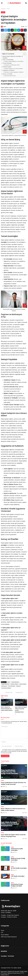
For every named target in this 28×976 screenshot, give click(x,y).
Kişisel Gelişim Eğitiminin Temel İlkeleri (14, 61)
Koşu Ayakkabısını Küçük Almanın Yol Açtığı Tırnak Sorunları (13, 783)
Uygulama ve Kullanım (8, 70)
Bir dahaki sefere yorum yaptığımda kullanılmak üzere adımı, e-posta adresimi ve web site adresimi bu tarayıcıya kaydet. (14, 751)
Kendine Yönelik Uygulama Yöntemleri (14, 72)
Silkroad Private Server (14, 973)
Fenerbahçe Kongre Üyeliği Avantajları (17, 885)
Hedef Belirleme (15, 682)
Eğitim (8, 682)
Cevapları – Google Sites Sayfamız (10, 915)
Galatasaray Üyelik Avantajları (17, 849)
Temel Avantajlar (7, 63)
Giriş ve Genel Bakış (8, 59)
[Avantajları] (14, 3)
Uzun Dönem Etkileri (6, 688)
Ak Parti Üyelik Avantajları (19, 868)
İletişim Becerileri (5, 684)
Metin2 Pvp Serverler (13, 971)
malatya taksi (4, 974)
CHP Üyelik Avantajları (17, 876)
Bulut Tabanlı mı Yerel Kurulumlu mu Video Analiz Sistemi (7, 708)
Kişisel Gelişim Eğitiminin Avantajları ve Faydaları (13, 57)
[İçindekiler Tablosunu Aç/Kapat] (23, 54)
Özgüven (18, 686)
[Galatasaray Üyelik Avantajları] (5, 848)
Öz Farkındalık (11, 686)
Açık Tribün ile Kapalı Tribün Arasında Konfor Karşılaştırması (13, 835)
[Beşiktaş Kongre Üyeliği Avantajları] (5, 858)
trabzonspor (4, 971)
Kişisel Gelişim (23, 684)
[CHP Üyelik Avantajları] (5, 876)
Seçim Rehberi (5, 934)
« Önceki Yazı (8, 692)
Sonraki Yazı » (19, 692)
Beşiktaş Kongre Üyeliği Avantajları (18, 859)
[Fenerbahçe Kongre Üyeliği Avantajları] (5, 884)
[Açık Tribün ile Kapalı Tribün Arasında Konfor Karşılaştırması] (21, 702)
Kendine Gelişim (14, 684)
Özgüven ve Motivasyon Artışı (12, 65)
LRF (2, 932)
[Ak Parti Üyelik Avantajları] (5, 868)
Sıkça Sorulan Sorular (10, 75)
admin (4, 26)
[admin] (2, 27)
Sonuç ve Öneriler (7, 74)
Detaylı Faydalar (7, 66)
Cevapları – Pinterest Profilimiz (9, 917)
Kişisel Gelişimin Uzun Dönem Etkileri (14, 68)
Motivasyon (4, 686)
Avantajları (3, 967)
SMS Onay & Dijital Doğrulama (9, 936)
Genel (8, 8)
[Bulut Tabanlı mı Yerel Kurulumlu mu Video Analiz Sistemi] (7, 702)
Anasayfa (3, 8)
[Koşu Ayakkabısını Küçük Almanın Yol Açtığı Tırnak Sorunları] (14, 771)
